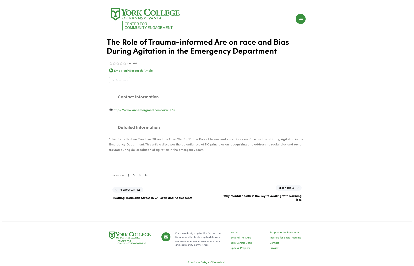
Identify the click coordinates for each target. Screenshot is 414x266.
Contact (274, 242)
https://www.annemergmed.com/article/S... (145, 110)
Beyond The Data (241, 237)
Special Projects (240, 247)
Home (234, 232)
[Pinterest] (140, 175)
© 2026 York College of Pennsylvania (206, 262)
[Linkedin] (146, 175)
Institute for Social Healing (285, 237)
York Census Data (241, 242)
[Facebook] (128, 175)
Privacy (274, 247)
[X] (134, 175)
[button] (301, 19)
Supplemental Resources (284, 232)
